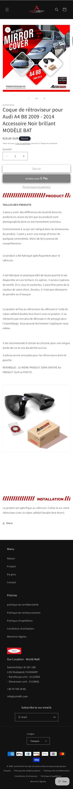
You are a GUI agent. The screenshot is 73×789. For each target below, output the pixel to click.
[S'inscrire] (54, 717)
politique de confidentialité (23, 604)
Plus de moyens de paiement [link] (36, 187)
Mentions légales (17, 636)
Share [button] (9, 523)
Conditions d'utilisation (20, 628)
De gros (11, 574)
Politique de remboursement (24, 612)
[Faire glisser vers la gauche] (29, 98)
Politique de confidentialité (56, 770)
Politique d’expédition (51, 776)
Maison (11, 558)
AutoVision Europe (22, 766)
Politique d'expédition (20, 620)
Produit (11, 566)
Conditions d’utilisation (26, 776)
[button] (7, 9)
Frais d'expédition (22, 143)
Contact (11, 582)
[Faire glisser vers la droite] (44, 98)
